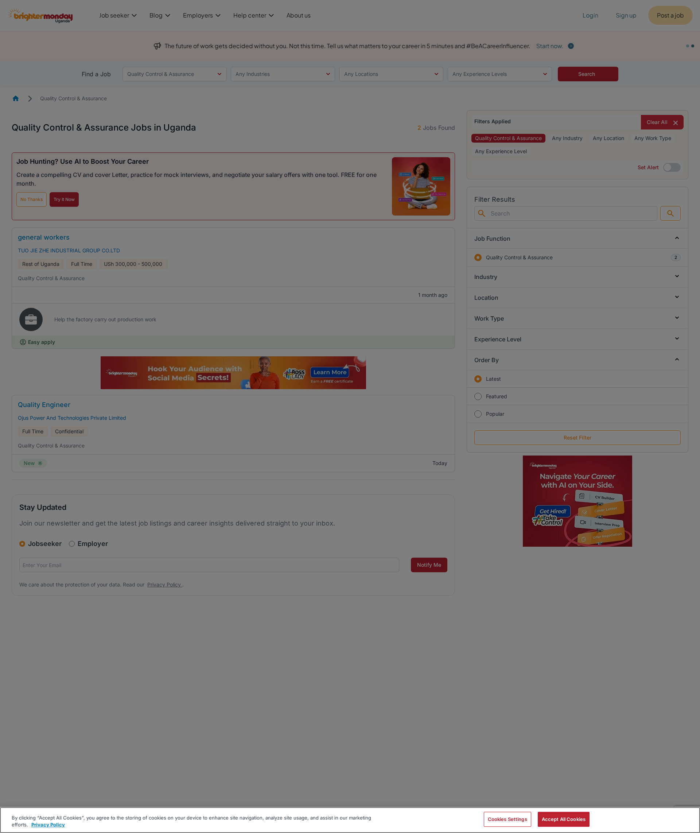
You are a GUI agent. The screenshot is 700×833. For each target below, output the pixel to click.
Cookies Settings (507, 819)
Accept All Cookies (564, 819)
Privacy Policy (48, 825)
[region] (350, 820)
